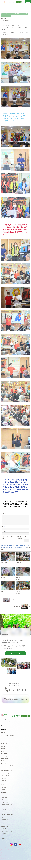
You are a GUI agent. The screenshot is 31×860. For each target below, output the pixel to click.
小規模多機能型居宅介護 (7, 804)
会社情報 (4, 787)
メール (4, 531)
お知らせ (3, 748)
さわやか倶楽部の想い (6, 773)
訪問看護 (4, 828)
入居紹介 (4, 838)
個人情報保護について (6, 756)
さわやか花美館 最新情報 (5, 16)
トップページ (4, 743)
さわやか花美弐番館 (4, 13)
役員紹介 (4, 789)
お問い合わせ (4, 753)
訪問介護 (4, 809)
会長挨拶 (4, 778)
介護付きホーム (5, 795)
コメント (5, 514)
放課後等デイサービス (6, 817)
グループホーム (5, 800)
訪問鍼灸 (4, 833)
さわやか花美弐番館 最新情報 (15, 13)
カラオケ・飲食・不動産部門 (7, 735)
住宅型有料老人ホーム (6, 797)
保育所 (3, 836)
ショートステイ (5, 807)
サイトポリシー (4, 758)
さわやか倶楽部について (6, 770)
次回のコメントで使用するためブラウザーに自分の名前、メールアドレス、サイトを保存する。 (15, 537)
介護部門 (3, 732)
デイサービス (5, 802)
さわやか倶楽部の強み (6, 775)
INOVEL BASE (4, 763)
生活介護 (4, 822)
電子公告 (3, 761)
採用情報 (3, 751)
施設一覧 (3, 746)
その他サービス (4, 826)
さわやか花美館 (24, 13)
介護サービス (4, 792)
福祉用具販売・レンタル (7, 831)
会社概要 (3, 785)
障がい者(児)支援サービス (7, 814)
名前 (3, 526)
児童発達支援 (5, 819)
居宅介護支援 (5, 812)
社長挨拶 (4, 780)
